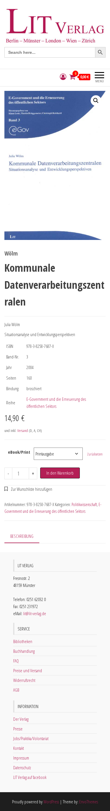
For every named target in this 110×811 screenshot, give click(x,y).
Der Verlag (20, 719)
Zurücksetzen (95, 454)
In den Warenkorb (60, 473)
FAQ (16, 661)
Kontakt (18, 748)
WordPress (51, 802)
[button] (96, 100)
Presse (18, 729)
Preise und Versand (27, 670)
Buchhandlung (24, 651)
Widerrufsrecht (24, 680)
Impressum (21, 758)
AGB (16, 690)
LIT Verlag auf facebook (29, 777)
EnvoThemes (88, 802)
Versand (22, 430)
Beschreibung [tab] (21, 536)
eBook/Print (19, 452)
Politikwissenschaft (84, 504)
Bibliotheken (22, 641)
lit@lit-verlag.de (34, 613)
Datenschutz (22, 767)
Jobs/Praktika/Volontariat (30, 738)
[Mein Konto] (63, 77)
